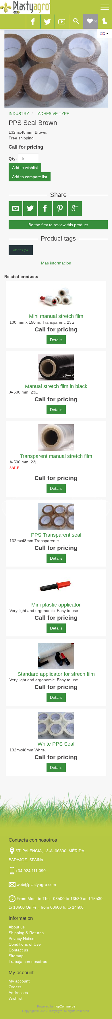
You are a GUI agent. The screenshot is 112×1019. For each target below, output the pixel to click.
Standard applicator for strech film (56, 674)
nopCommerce (65, 1006)
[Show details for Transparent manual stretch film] (56, 437)
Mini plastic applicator (56, 605)
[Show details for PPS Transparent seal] (56, 516)
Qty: (13, 158)
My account (19, 981)
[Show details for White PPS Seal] (56, 725)
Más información (56, 263)
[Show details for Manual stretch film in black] (56, 367)
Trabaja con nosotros (28, 961)
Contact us (18, 950)
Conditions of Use (25, 944)
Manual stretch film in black (56, 386)
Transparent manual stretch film (56, 456)
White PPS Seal (56, 744)
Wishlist (15, 998)
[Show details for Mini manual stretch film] (56, 297)
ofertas (20, 250)
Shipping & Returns (26, 932)
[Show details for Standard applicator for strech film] (56, 656)
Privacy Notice (21, 938)
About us (17, 927)
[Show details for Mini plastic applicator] (56, 586)
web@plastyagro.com (36, 884)
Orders (15, 987)
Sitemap (16, 955)
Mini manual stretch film (56, 316)
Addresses (18, 992)
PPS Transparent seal (56, 535)
